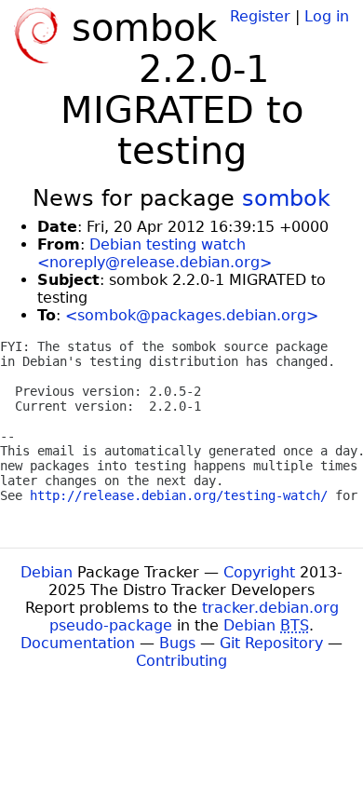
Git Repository (271, 643)
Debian (46, 572)
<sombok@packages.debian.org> (191, 315)
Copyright (259, 572)
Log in (326, 16)
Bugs (177, 643)
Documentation (77, 643)
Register (260, 16)
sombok (286, 198)
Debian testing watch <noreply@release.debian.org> (154, 253)
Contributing (181, 661)
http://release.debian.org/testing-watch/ (179, 495)
